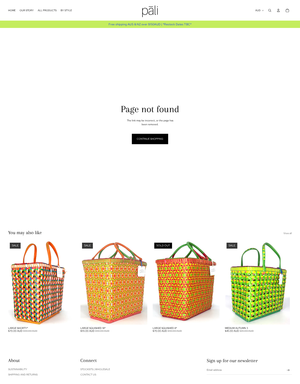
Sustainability (17, 369)
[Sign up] (288, 370)
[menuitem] (12, 10)
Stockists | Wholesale (95, 369)
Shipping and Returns (23, 374)
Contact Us (88, 374)
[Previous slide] (14, 282)
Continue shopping (150, 139)
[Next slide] (69, 282)
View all (287, 233)
